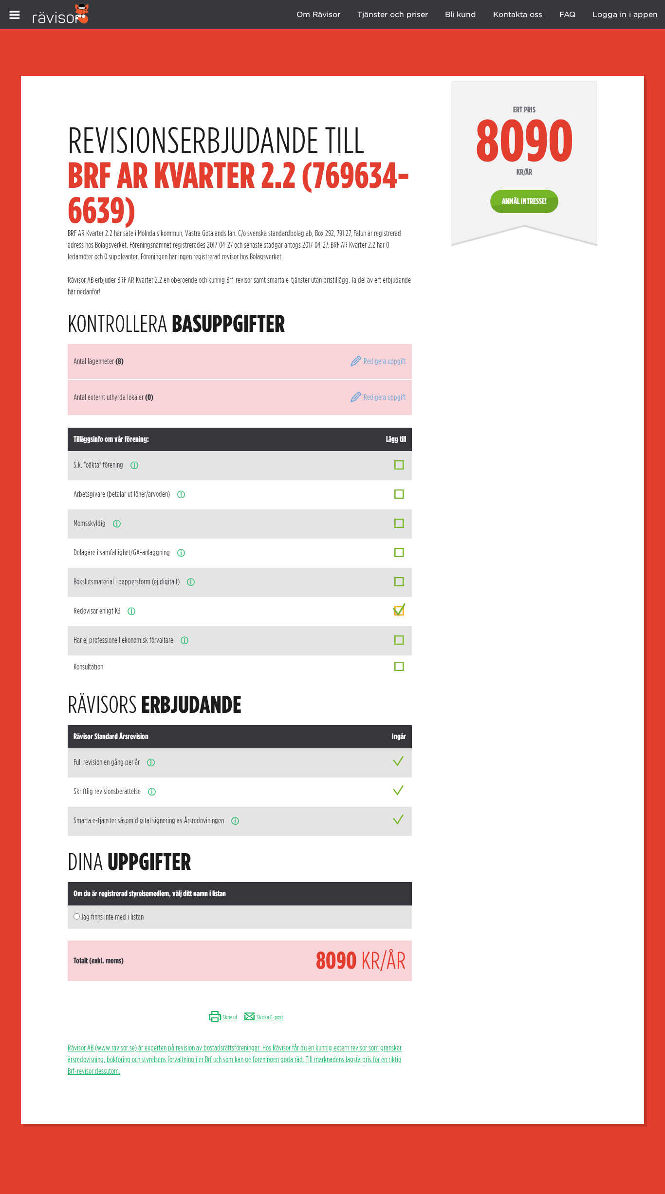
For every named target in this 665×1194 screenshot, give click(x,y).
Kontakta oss (517, 14)
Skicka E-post (269, 1017)
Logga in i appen (625, 14)
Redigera (384, 361)
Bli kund (460, 14)
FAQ (567, 14)
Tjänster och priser (392, 14)
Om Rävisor (318, 14)
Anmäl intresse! (524, 201)
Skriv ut (229, 1017)
